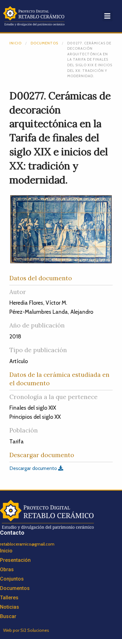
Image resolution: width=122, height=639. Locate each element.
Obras (7, 569)
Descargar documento (33, 468)
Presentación (15, 560)
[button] (107, 16)
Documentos (44, 43)
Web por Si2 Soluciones (26, 630)
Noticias (9, 607)
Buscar (8, 616)
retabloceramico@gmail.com (27, 544)
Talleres (9, 598)
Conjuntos (12, 579)
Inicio (15, 43)
